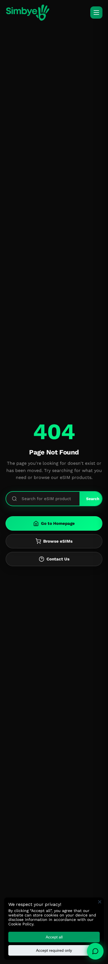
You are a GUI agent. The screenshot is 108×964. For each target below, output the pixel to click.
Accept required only (54, 950)
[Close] (100, 902)
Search (92, 498)
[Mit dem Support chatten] (95, 951)
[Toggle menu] (96, 12)
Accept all (54, 937)
